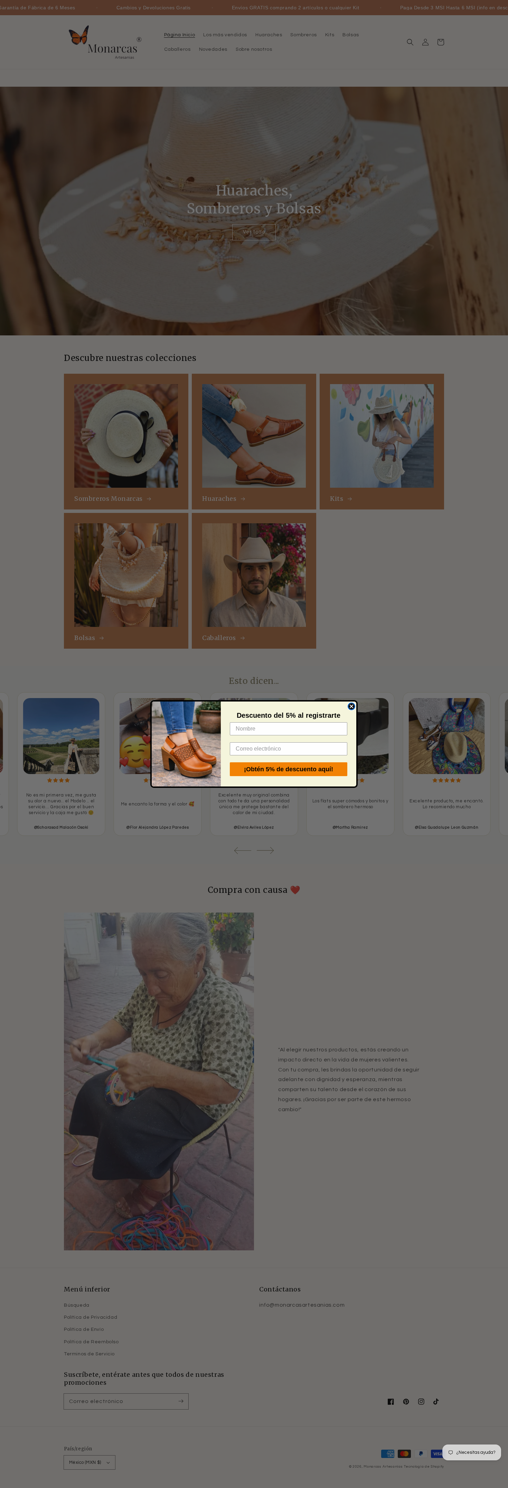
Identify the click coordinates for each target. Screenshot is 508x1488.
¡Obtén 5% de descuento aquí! (288, 769)
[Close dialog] (351, 706)
